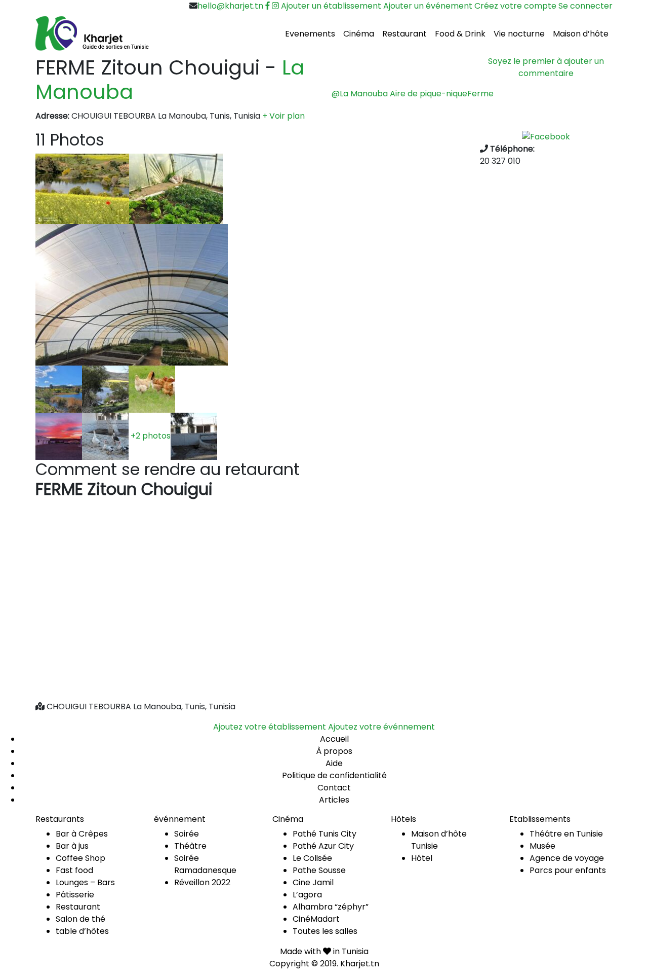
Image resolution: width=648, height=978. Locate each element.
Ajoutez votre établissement (269, 727)
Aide (334, 763)
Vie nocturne (519, 34)
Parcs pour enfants (568, 870)
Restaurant (404, 34)
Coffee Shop (80, 858)
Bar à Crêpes (82, 834)
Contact (334, 787)
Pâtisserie (75, 894)
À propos (334, 751)
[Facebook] (546, 136)
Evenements (310, 34)
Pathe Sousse (319, 870)
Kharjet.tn (359, 963)
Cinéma (358, 34)
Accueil (334, 739)
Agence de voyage (567, 858)
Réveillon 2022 (202, 882)
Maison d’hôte (581, 34)
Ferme (480, 93)
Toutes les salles (325, 931)
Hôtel (421, 858)
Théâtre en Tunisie (566, 834)
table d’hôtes (82, 931)
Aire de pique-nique (428, 93)
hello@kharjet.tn (230, 6)
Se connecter (585, 6)
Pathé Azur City (323, 846)
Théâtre (190, 846)
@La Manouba (360, 93)
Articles (334, 800)
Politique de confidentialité (334, 775)
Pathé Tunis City (324, 834)
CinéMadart (316, 919)
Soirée (186, 834)
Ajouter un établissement (331, 6)
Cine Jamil (313, 882)
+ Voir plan (283, 116)
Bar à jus (72, 846)
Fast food (74, 870)
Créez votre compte (515, 6)
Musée (542, 846)
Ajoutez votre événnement (381, 727)
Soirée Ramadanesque (205, 864)
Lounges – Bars (85, 882)
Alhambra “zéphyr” (331, 907)
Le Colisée (312, 858)
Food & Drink (460, 34)
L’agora (307, 894)
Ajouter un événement (427, 6)
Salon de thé (80, 919)
